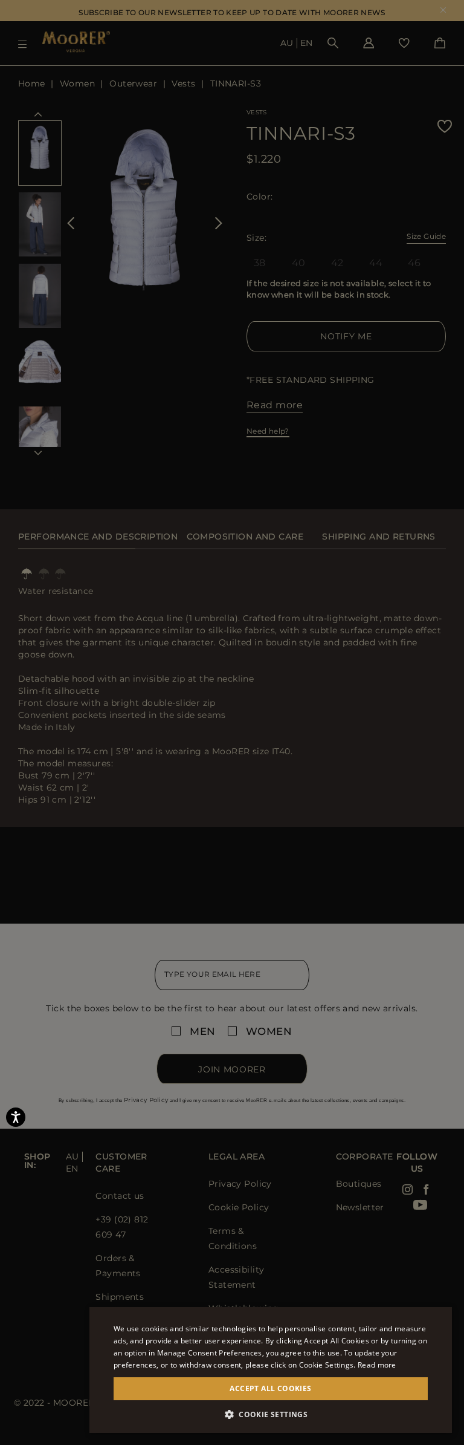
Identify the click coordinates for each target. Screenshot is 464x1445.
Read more (377, 1365)
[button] (271, 1414)
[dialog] (232, 722)
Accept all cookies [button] (270, 1388)
